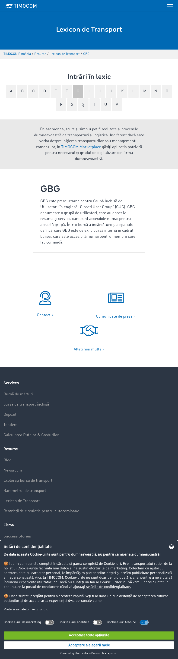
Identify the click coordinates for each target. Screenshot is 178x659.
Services (11, 383)
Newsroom (12, 470)
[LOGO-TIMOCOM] (21, 6)
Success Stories (17, 536)
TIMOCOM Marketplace (81, 147)
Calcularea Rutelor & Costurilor (31, 435)
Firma (8, 525)
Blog (7, 460)
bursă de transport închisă (26, 404)
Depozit (9, 415)
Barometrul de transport (24, 491)
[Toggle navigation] (170, 6)
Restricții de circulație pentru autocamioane (41, 511)
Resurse (10, 449)
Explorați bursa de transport (27, 481)
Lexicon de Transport (21, 501)
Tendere (10, 425)
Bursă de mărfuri (18, 394)
